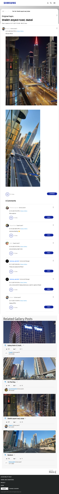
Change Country (14, 488)
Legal (2, 485)
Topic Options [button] (54, 15)
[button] (54, 28)
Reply (48, 217)
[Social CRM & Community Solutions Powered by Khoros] (52, 471)
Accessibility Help (6, 477)
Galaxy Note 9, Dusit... (15, 345)
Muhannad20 (12, 462)
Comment (52, 193)
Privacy (3, 482)
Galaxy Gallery (20, 31)
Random (10, 455)
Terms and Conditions (7, 479)
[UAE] (10, 3)
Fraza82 (10, 352)
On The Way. (12, 382)
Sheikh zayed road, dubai (16, 418)
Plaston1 (11, 425)
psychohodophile (13, 389)
